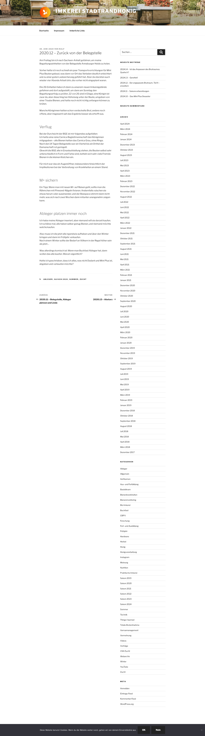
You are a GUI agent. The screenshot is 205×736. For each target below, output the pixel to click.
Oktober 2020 (126, 296)
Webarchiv (125, 656)
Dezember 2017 (127, 452)
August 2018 (126, 426)
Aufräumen (125, 479)
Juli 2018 (124, 431)
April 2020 (125, 327)
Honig (122, 547)
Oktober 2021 (126, 238)
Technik (123, 614)
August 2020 (126, 306)
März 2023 (125, 176)
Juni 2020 (124, 317)
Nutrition (124, 567)
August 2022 (126, 197)
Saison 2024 (126, 604)
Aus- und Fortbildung (129, 484)
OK (143, 730)
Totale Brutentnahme (129, 625)
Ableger (48, 279)
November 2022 (127, 191)
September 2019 (127, 363)
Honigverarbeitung (128, 552)
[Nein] (201, 730)
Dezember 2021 (127, 233)
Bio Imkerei (125, 505)
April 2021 (124, 264)
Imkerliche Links (77, 30)
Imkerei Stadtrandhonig (96, 11)
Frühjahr (123, 531)
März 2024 (125, 129)
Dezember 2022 (127, 186)
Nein (158, 730)
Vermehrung (125, 635)
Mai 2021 (124, 259)
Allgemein (124, 474)
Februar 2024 (126, 134)
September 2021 (127, 243)
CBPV (123, 515)
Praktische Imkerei (128, 573)
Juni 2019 (124, 379)
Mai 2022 (124, 212)
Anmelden (124, 688)
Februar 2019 (126, 400)
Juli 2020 (124, 311)
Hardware (124, 536)
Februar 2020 (126, 337)
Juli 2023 (124, 160)
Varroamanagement (129, 630)
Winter (123, 661)
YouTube (124, 667)
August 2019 (126, 369)
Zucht (83, 279)
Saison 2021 (125, 588)
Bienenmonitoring (128, 500)
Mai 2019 (124, 384)
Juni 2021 (124, 254)
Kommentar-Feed (128, 699)
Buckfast (124, 510)
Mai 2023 (124, 165)
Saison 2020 (61, 279)
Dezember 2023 (127, 144)
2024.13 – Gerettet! (129, 77)
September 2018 (127, 421)
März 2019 (125, 395)
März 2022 (125, 223)
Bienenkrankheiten (128, 495)
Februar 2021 (126, 275)
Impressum (59, 30)
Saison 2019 (125, 578)
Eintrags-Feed (126, 693)
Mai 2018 (124, 436)
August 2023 (126, 155)
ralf (62, 49)
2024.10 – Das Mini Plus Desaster (135, 96)
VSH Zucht (125, 651)
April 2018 (124, 442)
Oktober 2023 (126, 150)
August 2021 (126, 249)
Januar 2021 (125, 280)
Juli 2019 (124, 374)
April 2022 (124, 217)
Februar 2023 (126, 181)
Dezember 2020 (127, 285)
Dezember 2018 (127, 410)
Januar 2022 (125, 228)
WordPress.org (127, 704)
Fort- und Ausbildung (129, 526)
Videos (123, 641)
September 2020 (128, 301)
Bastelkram (125, 489)
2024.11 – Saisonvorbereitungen (134, 91)
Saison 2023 (126, 599)
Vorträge (124, 646)
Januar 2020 (126, 343)
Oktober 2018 (126, 415)
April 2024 (125, 124)
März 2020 (125, 332)
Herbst (123, 541)
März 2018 (125, 447)
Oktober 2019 (126, 358)
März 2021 (125, 270)
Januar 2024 (126, 139)
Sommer (74, 279)
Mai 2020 (124, 322)
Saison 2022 (125, 594)
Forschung (125, 521)
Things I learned (127, 620)
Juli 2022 (124, 202)
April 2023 (125, 171)
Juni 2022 (124, 207)
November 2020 (127, 290)
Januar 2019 (125, 405)
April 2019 (124, 389)
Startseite (44, 30)
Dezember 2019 (127, 348)
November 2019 (127, 353)
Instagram (124, 557)
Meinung (124, 562)
